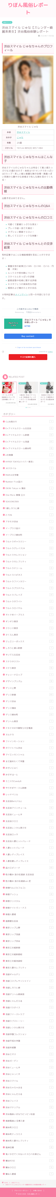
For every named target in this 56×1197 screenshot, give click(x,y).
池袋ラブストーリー (29, 1021)
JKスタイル (29, 468)
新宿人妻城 (29, 914)
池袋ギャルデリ (29, 974)
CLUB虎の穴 (29, 421)
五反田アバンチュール (29, 808)
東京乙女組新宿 (29, 947)
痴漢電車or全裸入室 (29, 1120)
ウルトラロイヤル (29, 608)
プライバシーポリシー (21, 1190)
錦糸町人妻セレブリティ (29, 1140)
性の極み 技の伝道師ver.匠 (29, 881)
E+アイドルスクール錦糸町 (29, 448)
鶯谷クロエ (29, 1167)
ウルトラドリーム (29, 568)
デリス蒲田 (29, 708)
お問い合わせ (37, 1190)
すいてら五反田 (29, 654)
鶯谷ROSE (29, 1160)
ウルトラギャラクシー (29, 541)
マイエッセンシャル (29, 754)
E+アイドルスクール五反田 (29, 428)
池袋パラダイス (29, 1007)
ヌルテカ (29, 734)
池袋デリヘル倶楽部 (29, 994)
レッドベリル (29, 794)
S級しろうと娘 (29, 508)
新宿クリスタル (29, 901)
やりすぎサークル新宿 (29, 788)
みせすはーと (29, 774)
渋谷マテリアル (29, 1107)
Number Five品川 (29, 481)
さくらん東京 (29, 634)
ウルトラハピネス (29, 574)
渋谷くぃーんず (29, 1067)
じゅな (20, 137)
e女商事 (29, 455)
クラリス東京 (29, 628)
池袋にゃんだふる (29, 1001)
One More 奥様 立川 (29, 495)
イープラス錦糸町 (29, 534)
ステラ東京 (29, 668)
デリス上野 (29, 688)
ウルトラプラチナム (29, 588)
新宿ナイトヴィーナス (29, 907)
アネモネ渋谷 (29, 521)
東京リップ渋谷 (29, 941)
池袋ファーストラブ (29, 1014)
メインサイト (21, 294)
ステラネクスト (29, 661)
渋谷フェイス (29, 1100)
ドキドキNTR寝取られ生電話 (29, 728)
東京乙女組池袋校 (29, 961)
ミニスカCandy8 (29, 781)
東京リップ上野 (29, 927)
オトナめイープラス (29, 614)
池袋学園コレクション (29, 1034)
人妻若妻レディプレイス (29, 861)
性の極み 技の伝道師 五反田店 (29, 874)
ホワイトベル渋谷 (29, 748)
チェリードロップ (29, 674)
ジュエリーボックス (29, 641)
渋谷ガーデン (29, 1060)
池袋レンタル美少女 (29, 1027)
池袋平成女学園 (29, 1040)
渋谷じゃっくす (29, 1074)
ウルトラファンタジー (29, 581)
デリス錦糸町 (29, 714)
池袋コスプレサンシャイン (29, 981)
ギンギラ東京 (29, 621)
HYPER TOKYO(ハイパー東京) (29, 461)
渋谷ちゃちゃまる (29, 1087)
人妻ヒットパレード (29, 847)
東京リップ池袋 (29, 934)
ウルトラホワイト (29, 601)
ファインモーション (29, 741)
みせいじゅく (29, 768)
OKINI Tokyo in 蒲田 (29, 488)
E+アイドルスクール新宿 (29, 435)
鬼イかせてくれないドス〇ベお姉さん (29, 1154)
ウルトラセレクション (29, 554)
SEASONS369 (29, 501)
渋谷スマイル (7, 22)
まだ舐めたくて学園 (29, 761)
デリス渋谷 (29, 701)
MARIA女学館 (29, 475)
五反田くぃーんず (29, 814)
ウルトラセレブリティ (29, 561)
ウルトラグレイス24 (29, 548)
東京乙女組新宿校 (29, 954)
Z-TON (29, 515)
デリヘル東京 (29, 721)
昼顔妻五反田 (29, 921)
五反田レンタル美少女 (29, 827)
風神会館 (29, 1147)
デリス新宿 (29, 694)
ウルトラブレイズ (29, 594)
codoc (50, 352)
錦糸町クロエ (29, 1127)
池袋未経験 (29, 1047)
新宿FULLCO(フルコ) (29, 887)
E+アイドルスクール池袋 (29, 441)
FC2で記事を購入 (28, 357)
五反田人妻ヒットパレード (29, 841)
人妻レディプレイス (29, 854)
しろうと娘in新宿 (29, 648)
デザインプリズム (29, 681)
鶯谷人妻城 (29, 1174)
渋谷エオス (29, 1054)
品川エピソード (29, 867)
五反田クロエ (29, 821)
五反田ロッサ (29, 834)
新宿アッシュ (29, 894)
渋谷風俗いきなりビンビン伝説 (29, 1114)
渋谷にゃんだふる (29, 1094)
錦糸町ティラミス (29, 1134)
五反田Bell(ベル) (29, 801)
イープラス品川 (29, 528)
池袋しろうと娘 (29, 987)
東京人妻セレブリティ (29, 967)
